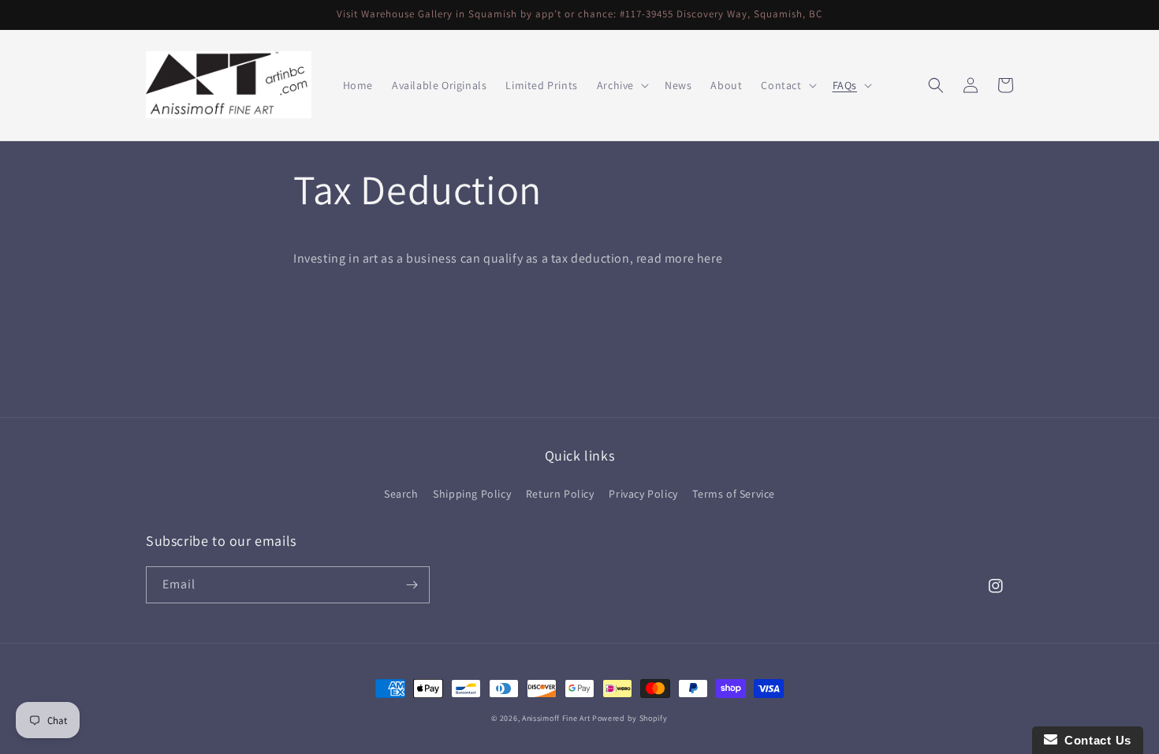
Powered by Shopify (630, 718)
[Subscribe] (411, 584)
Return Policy (560, 494)
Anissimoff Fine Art (556, 718)
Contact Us (1094, 740)
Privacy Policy (643, 494)
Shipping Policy (472, 494)
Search (401, 494)
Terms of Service (733, 494)
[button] (621, 85)
